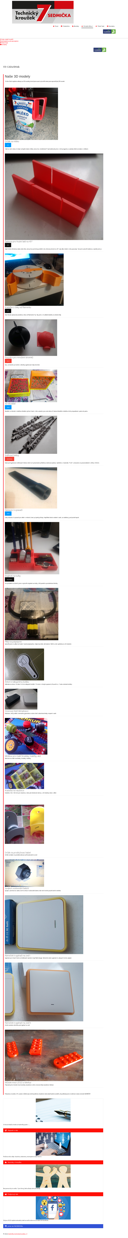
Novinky (76, 26)
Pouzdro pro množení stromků (19, 357)
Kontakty (4, 44)
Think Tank (4, 43)
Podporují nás (13, 1194)
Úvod (56, 26)
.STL (8, 145)
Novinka (9, 459)
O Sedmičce (66, 26)
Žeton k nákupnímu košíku (17, 681)
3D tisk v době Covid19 (6, 39)
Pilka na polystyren (13, 641)
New (8, 407)
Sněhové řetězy (12, 455)
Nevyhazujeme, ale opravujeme (9, 41)
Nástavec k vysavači (13, 510)
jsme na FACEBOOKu (15, 1226)
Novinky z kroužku (14, 1162)
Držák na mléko (12, 141)
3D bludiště (10, 403)
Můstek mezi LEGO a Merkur (18, 1082)
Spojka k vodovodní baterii (17, 888)
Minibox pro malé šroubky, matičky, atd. (23, 756)
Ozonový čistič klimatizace (16, 711)
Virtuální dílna (87, 26)
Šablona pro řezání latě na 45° (18, 241)
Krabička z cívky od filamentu (18, 307)
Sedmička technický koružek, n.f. (18, 1234)
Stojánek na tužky (13, 575)
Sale (8, 361)
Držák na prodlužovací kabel (18, 852)
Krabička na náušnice (14, 790)
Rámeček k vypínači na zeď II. (18, 1022)
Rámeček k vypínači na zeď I (17, 955)
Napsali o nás (13, 1130)
